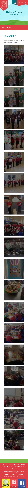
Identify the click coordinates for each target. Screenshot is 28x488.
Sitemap (12, 476)
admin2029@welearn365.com (14, 468)
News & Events (12, 34)
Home (5, 34)
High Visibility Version (10, 474)
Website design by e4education (14, 473)
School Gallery (20, 34)
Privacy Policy (19, 476)
